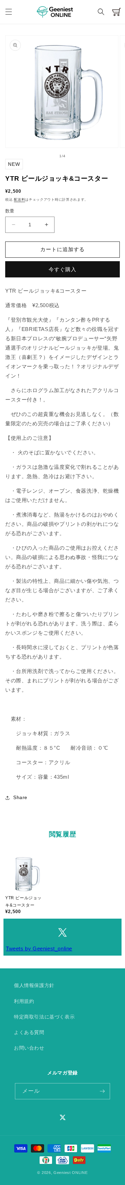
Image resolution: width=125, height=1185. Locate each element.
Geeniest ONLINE (70, 1172)
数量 (10, 211)
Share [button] (20, 797)
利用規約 (24, 1001)
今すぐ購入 (62, 269)
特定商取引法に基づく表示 (44, 1017)
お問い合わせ (29, 1048)
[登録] (102, 1091)
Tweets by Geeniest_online (39, 948)
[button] (8, 11)
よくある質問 (29, 1032)
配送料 (19, 199)
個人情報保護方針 (34, 985)
